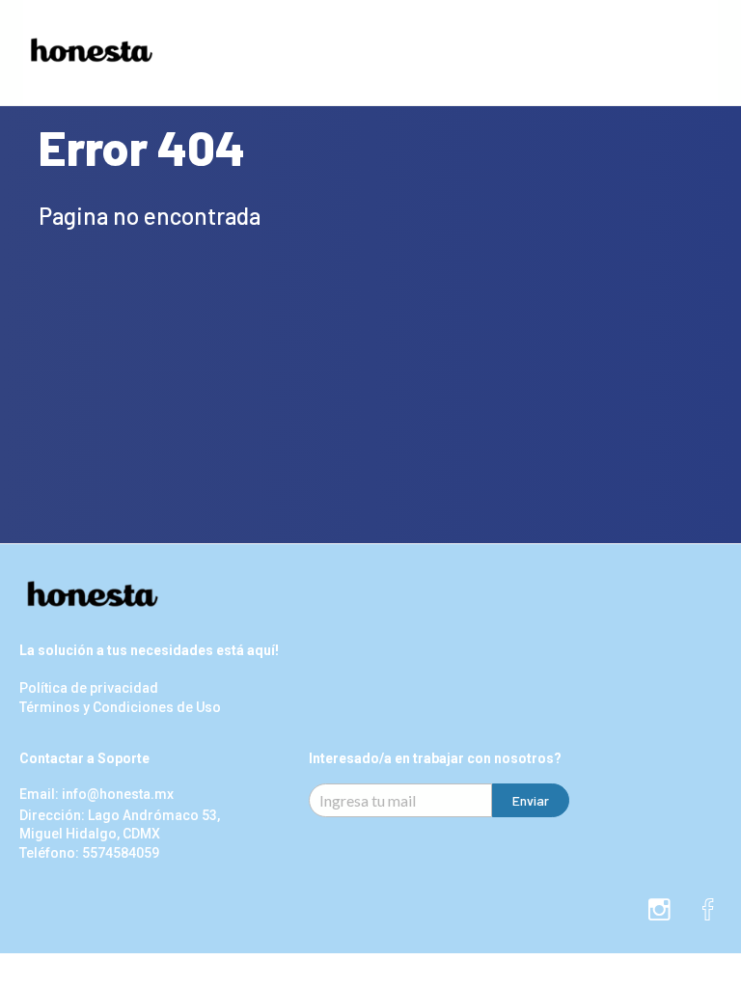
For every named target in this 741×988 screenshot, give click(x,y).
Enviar (530, 800)
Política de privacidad (88, 688)
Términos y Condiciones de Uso (120, 707)
